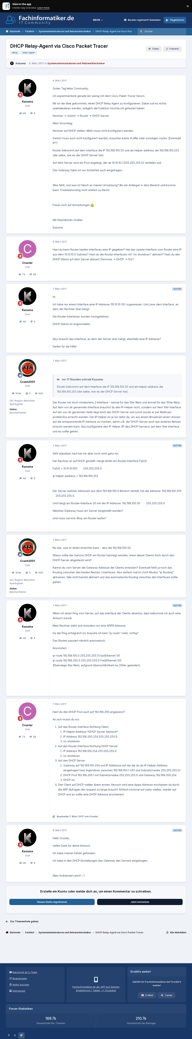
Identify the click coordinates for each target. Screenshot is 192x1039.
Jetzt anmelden (139, 901)
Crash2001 (27, 381)
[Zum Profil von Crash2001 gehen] (27, 368)
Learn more (6, 6)
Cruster (27, 262)
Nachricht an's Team (25, 972)
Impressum (19, 990)
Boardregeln (20, 978)
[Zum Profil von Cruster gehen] (27, 249)
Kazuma (21, 63)
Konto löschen (21, 984)
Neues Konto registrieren (52, 901)
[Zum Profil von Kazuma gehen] (12, 63)
